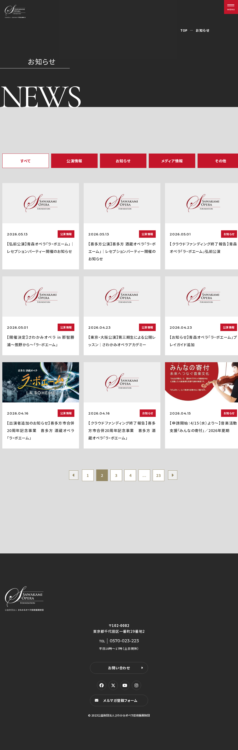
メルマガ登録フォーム (120, 700)
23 (158, 475)
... (144, 475)
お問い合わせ (119, 667)
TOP (184, 30)
